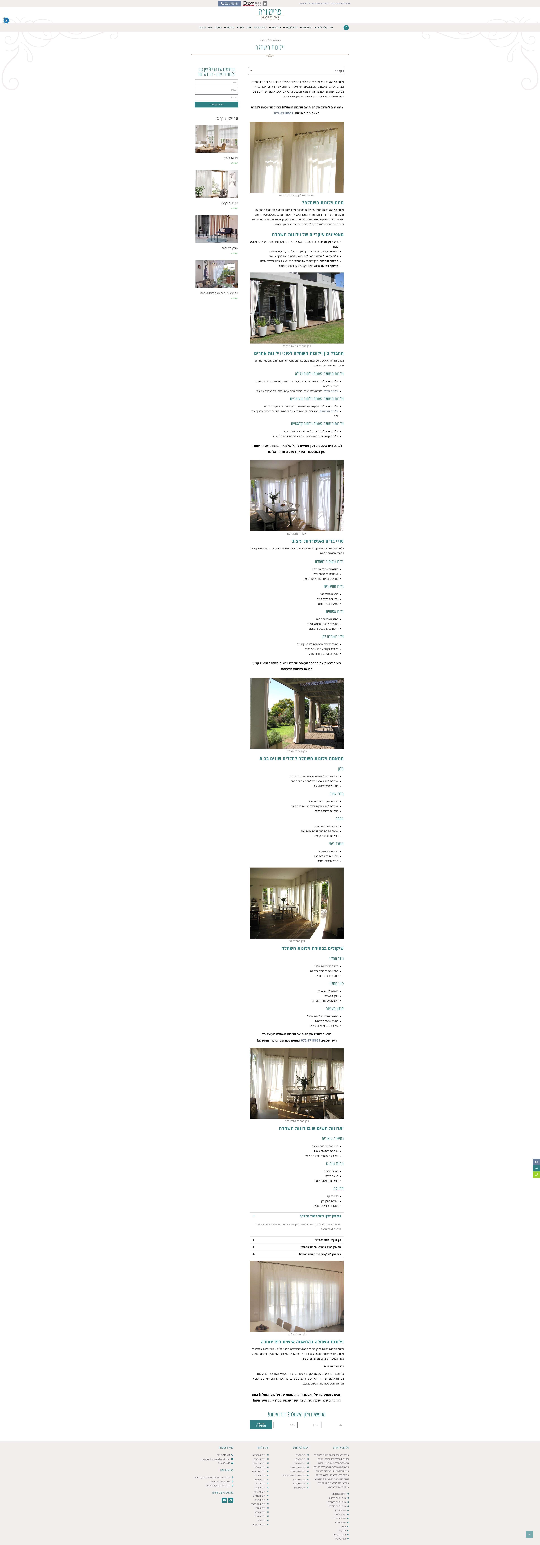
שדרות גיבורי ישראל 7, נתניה (340, 3)
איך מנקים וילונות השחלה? (328, 1240)
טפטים (249, 27)
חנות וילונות (276, 40)
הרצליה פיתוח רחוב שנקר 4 (318, 3)
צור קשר (202, 27)
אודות (210, 27)
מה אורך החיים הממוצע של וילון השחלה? (321, 1247)
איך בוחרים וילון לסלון (229, 203)
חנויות (242, 27)
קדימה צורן (303, 3)
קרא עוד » (234, 163)
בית (331, 27)
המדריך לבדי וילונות (230, 248)
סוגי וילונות (276, 27)
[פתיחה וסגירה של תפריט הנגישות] (6, 20)
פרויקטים (230, 27)
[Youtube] (224, 1500)
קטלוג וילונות (323, 27)
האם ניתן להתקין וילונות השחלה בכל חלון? (320, 1216)
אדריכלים (218, 27)
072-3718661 (283, 113)
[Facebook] (265, 3)
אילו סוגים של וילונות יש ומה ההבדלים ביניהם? (219, 293)
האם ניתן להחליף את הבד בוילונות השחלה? (320, 1254)
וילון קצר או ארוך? (231, 158)
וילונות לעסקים (292, 27)
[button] (251, 70)
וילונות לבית (307, 27)
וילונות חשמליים (260, 27)
